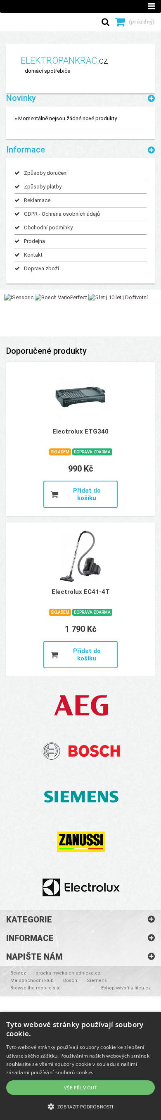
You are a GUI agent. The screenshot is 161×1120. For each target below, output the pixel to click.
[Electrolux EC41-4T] (80, 556)
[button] (80, 1106)
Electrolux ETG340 (80, 431)
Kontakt (33, 255)
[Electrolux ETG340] (80, 396)
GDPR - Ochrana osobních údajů (62, 214)
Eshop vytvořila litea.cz (126, 988)
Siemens (97, 980)
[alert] (80, 1066)
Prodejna (34, 241)
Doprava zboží (41, 268)
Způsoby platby (43, 186)
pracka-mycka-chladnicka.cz (68, 973)
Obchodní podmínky (48, 227)
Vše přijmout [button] (80, 1087)
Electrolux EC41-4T (81, 592)
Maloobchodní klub (32, 980)
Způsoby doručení (46, 173)
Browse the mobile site (35, 988)
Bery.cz (18, 973)
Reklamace (37, 200)
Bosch (70, 980)
